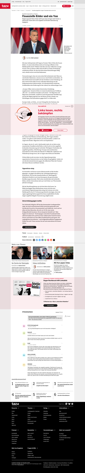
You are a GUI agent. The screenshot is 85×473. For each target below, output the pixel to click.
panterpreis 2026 (63, 421)
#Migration (36, 233)
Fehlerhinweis (38, 236)
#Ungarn (40, 233)
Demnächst (46, 433)
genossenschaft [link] (63, 1)
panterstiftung (62, 419)
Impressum (57, 465)
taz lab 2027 (46, 441)
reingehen (14, 443)
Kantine (13, 453)
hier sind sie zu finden (37, 319)
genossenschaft (63, 413)
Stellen (45, 417)
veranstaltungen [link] (18, 1)
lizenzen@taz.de (21, 464)
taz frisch (30, 435)
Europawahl (28, 10)
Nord (13, 423)
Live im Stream (46, 437)
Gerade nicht (67, 106)
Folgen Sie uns (62, 404)
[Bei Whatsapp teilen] (45, 240)
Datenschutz (52, 465)
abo (60, 411)
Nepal (29, 415)
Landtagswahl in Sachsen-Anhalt (34, 412)
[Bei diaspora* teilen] (48, 240)
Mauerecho (14, 439)
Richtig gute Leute (32, 421)
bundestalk (14, 433)
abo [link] (58, 1)
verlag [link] (13, 1)
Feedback (30, 451)
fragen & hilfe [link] (28, 1)
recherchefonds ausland (65, 417)
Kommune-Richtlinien (62, 463)
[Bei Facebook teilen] (42, 240)
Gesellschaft (14, 415)
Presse (45, 419)
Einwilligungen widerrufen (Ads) (50, 467)
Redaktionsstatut (53, 463)
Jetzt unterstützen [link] (29, 227)
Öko (13, 413)
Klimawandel (30, 423)
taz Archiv (61, 439)
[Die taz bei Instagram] (72, 404)
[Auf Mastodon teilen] (37, 240)
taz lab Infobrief (31, 439)
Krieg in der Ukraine (32, 417)
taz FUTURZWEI (63, 435)
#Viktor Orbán (46, 233)
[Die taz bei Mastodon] (66, 404)
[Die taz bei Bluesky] (69, 404)
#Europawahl (30, 233)
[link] (19, 6)
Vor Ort (45, 435)
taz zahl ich (61, 415)
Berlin (13, 421)
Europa (22, 10)
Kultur (13, 417)
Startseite (14, 10)
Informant (45, 465)
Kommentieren (31, 236)
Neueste (57, 312)
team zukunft (31, 433)
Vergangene (46, 439)
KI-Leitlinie (70, 463)
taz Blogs (61, 433)
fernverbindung (15, 435)
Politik (18, 10)
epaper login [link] (70, 1)
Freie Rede (14, 441)
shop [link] (23, 1)
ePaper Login (31, 455)
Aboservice (30, 453)
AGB (62, 465)
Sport (13, 419)
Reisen (13, 451)
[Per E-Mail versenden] (34, 240)
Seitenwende (66, 465)
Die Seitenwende (47, 415)
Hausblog (45, 413)
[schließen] (72, 106)
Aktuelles (45, 411)
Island (29, 419)
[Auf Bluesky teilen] (40, 240)
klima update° (15, 437)
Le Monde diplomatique (64, 437)
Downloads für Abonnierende (34, 457)
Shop (13, 455)
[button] (73, 6)
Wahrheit (14, 425)
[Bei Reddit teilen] (51, 240)
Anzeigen (14, 457)
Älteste (61, 312)
